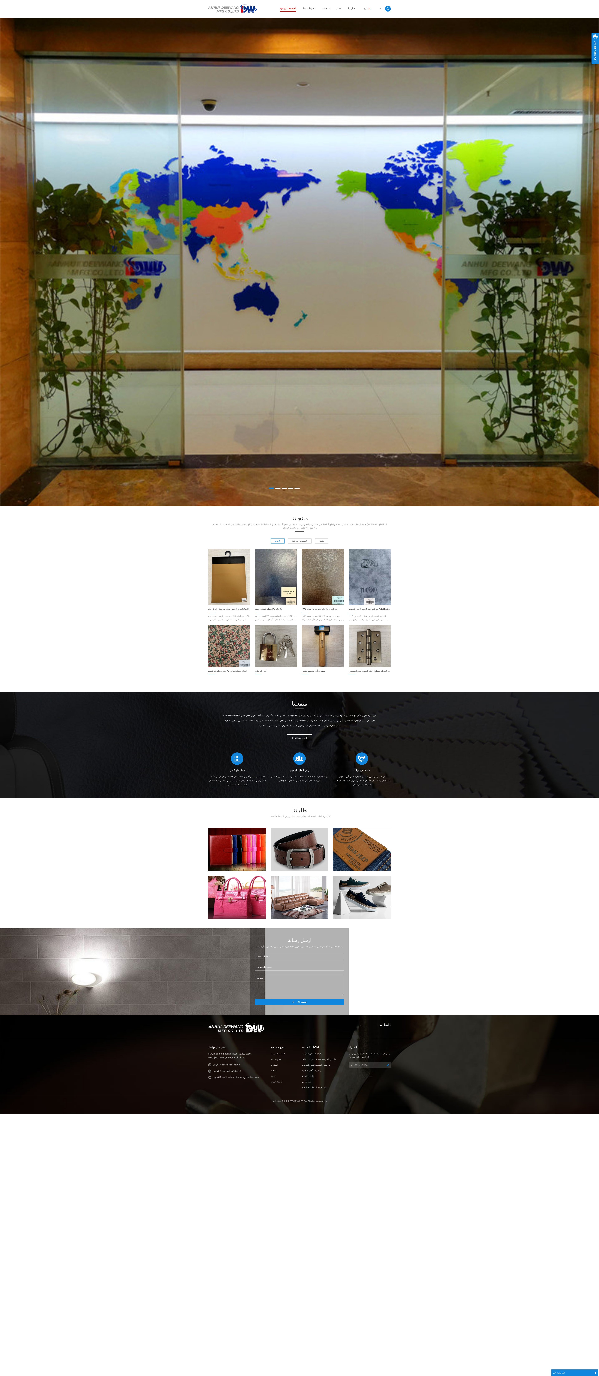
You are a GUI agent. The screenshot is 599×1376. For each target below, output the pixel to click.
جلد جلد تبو (306, 1082)
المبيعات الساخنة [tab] (299, 541)
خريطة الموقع (277, 1082)
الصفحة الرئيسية (288, 8)
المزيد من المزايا (299, 738)
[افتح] (595, 48)
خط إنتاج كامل (237, 770)
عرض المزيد (299, 147)
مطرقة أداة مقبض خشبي (313, 671)
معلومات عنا (309, 8)
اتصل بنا (352, 8)
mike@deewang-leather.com (243, 1077)
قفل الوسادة (260, 671)
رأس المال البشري (299, 770)
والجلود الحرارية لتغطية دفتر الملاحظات (319, 1059)
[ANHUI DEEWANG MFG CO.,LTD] (232, 8)
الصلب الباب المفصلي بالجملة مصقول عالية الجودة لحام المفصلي (370, 671)
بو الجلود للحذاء (308, 1076)
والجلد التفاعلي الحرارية (312, 1053)
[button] (8, 252)
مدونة (273, 1076)
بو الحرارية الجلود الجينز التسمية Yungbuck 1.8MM (370, 609)
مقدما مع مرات (362, 770)
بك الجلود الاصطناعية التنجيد (314, 1087)
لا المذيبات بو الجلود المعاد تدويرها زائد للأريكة (229, 609)
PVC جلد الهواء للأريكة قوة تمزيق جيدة (320, 609)
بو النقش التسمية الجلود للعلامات (316, 1065)
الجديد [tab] (277, 541)
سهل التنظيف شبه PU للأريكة (268, 609)
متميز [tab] (321, 541)
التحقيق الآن (302, 1002)
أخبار (339, 8)
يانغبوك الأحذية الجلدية (311, 1070)
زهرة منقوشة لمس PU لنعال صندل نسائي (227, 671)
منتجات (326, 8)
